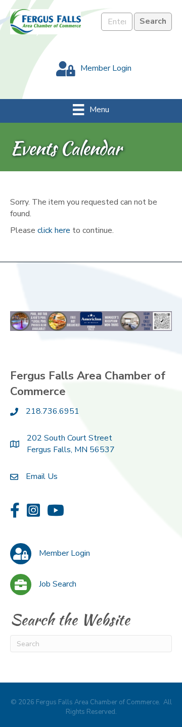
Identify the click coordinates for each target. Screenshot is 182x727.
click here (53, 230)
